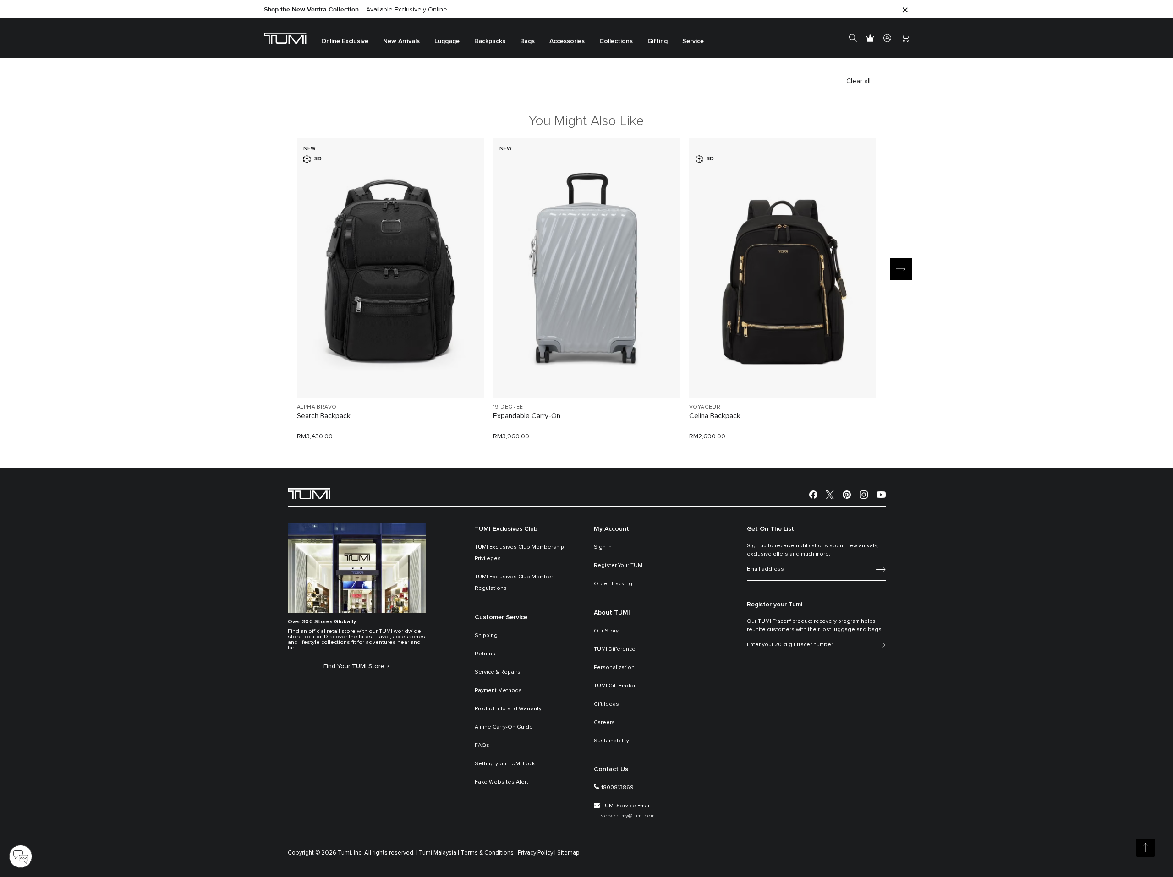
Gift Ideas (606, 704)
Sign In (603, 547)
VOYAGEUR (704, 407)
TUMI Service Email (626, 806)
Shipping (486, 635)
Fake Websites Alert (501, 782)
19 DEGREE (508, 407)
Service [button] (693, 41)
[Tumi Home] (285, 37)
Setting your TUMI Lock (505, 764)
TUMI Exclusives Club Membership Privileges (519, 553)
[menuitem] (345, 38)
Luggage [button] (447, 41)
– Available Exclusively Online (355, 9)
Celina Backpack (714, 415)
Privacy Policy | (537, 853)
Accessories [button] (567, 41)
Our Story (606, 631)
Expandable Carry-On (526, 415)
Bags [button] (527, 41)
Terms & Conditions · (488, 853)
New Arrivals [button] (401, 41)
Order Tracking (613, 584)
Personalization (614, 667)
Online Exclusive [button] (344, 41)
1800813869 (617, 787)
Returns (485, 654)
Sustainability (611, 741)
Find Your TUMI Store (353, 666)
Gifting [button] (657, 41)
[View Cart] (905, 38)
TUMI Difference (615, 649)
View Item (390, 375)
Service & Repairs (498, 672)
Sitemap (568, 853)
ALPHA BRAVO (316, 407)
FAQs (482, 745)
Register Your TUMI (619, 565)
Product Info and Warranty (508, 709)
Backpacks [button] (489, 41)
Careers (604, 722)
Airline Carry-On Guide (504, 727)
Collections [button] (616, 41)
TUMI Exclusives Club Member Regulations (514, 582)
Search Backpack (324, 415)
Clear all (858, 81)
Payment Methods (498, 690)
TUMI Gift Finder (615, 686)
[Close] (905, 9)
